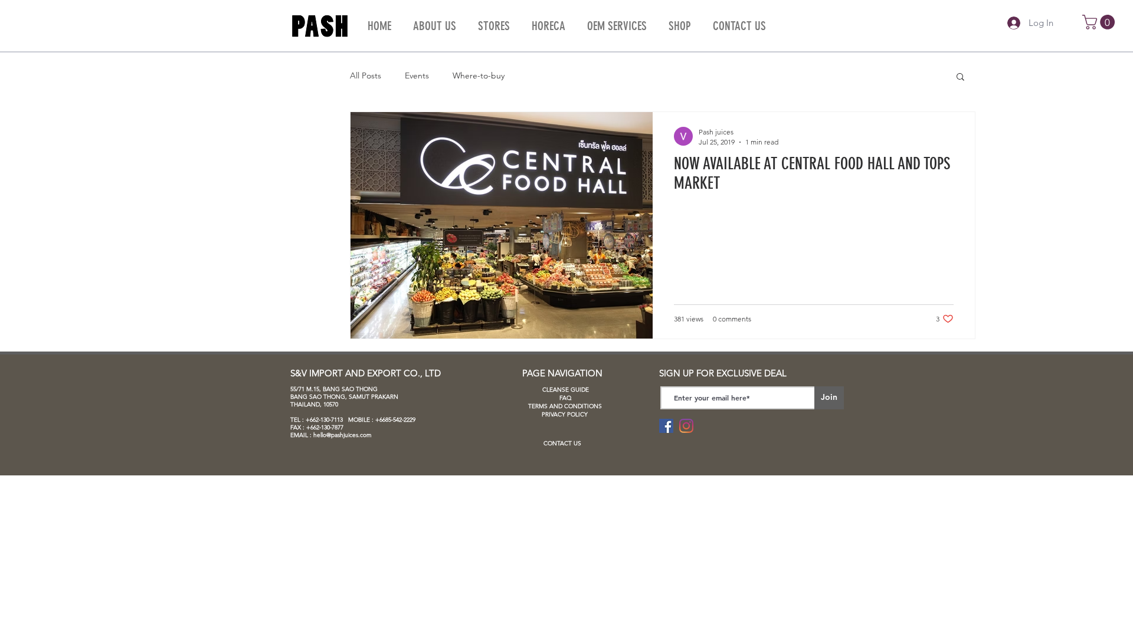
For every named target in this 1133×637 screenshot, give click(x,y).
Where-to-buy (479, 75)
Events (417, 75)
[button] (960, 77)
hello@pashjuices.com (342, 435)
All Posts (365, 75)
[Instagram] (686, 426)
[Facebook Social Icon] (666, 426)
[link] (1100, 22)
